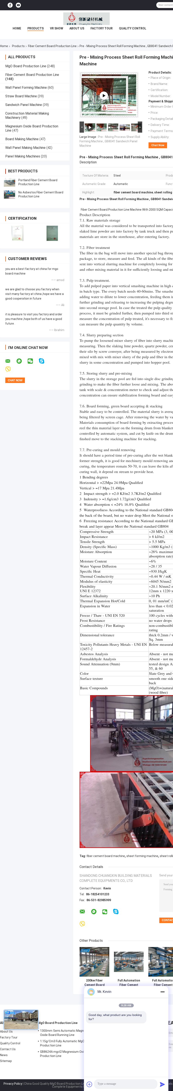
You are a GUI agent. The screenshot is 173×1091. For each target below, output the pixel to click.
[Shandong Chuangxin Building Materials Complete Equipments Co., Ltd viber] (10, 369)
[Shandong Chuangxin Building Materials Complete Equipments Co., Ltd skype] (44, 361)
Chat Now (157, 145)
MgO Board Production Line (25, 66)
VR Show (56, 28)
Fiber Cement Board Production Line (52, 46)
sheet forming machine (142, 856)
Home (17, 28)
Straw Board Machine (21, 96)
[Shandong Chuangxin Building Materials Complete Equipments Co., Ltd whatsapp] (21, 361)
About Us (76, 28)
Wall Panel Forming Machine (26, 88)
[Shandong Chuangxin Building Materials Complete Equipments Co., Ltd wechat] (33, 361)
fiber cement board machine (105, 856)
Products (35, 28)
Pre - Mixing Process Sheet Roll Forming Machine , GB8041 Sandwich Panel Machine (110, 141)
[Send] (162, 1084)
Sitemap (6, 1061)
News (4, 1055)
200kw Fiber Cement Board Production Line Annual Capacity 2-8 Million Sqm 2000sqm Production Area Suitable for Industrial (94, 983)
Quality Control (132, 28)
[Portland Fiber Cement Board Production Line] (9, 182)
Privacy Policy (13, 1083)
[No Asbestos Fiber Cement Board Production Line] (9, 194)
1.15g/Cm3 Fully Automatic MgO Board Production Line (66, 1043)
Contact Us (8, 1049)
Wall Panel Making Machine (25, 148)
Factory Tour (102, 28)
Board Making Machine (22, 139)
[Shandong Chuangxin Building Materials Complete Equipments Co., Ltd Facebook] (10, 5)
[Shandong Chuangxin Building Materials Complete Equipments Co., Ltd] (86, 18)
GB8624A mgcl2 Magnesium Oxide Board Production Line (68, 1054)
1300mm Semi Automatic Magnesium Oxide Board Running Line (66, 1033)
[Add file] (89, 1084)
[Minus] (162, 991)
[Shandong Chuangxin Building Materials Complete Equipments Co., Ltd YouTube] (18, 5)
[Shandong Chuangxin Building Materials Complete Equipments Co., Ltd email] (10, 361)
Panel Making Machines (22, 156)
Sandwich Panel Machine (23, 105)
